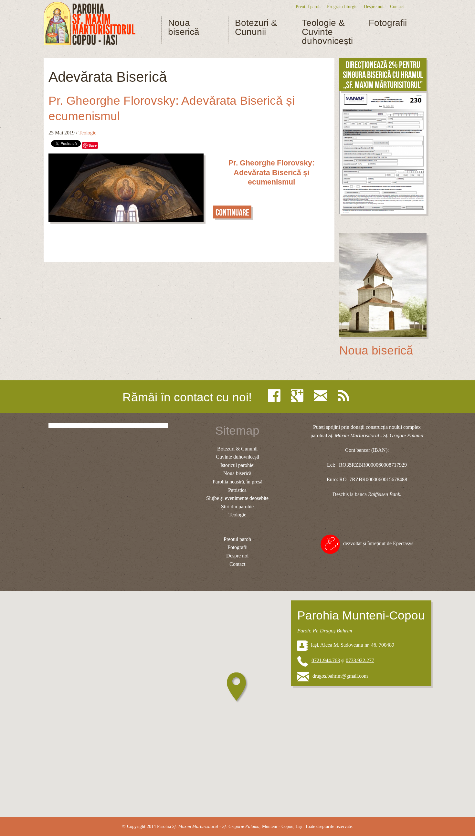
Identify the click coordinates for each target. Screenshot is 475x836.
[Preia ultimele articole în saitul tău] (345, 396)
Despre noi (374, 6)
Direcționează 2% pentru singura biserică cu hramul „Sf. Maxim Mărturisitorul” (383, 75)
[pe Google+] (299, 396)
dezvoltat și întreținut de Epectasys (378, 543)
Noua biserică (183, 27)
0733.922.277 (360, 660)
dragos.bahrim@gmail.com (340, 676)
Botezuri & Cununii (256, 27)
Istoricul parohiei (237, 465)
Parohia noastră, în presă (237, 481)
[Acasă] (89, 23)
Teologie (87, 132)
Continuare (232, 212)
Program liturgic (342, 6)
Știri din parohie (237, 506)
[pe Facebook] (276, 396)
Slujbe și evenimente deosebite (237, 498)
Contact (397, 6)
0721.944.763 (325, 660)
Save (93, 145)
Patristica (237, 490)
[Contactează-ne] (322, 396)
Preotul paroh (308, 6)
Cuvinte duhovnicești (237, 457)
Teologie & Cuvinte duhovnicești (327, 32)
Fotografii (388, 22)
